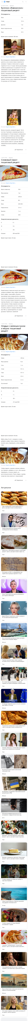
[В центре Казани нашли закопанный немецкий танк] (14, 765)
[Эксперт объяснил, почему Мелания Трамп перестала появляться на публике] (14, 743)
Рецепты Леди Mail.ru (10, 56)
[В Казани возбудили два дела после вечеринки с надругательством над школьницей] (14, 809)
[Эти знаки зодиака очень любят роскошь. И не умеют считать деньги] (14, 1006)
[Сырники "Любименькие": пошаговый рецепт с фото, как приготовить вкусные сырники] (14, 940)
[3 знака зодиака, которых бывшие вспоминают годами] (14, 918)
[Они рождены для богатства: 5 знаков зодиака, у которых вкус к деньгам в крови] (14, 962)
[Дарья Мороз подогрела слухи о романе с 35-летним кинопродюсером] (14, 611)
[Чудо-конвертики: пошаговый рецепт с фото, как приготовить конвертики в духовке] (14, 502)
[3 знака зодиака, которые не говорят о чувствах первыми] (14, 874)
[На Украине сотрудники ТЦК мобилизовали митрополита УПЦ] (14, 787)
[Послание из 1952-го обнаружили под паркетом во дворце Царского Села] (14, 567)
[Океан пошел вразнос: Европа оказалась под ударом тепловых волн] (14, 896)
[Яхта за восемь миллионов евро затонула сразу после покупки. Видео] (14, 633)
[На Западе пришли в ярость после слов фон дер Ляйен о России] (14, 699)
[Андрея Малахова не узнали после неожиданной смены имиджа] (14, 523)
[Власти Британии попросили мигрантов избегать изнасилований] (14, 984)
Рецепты (12, 5)
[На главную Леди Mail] (7, 1)
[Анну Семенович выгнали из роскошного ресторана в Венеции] (14, 589)
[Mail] (4, 1)
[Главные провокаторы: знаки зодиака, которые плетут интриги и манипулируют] (14, 655)
